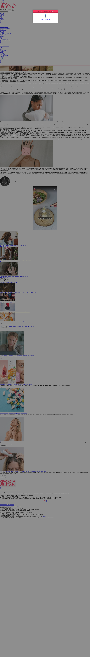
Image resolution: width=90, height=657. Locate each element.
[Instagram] (45, 17)
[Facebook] (45, 15)
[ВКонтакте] (45, 16)
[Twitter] (45, 14)
